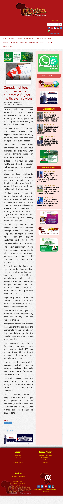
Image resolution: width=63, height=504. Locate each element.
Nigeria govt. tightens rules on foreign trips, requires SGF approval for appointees (47, 177)
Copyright (45, 462)
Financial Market (41, 38)
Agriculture (14, 42)
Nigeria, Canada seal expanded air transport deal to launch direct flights (47, 202)
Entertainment (33, 42)
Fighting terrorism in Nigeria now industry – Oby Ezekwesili (48, 130)
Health (50, 38)
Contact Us (18, 457)
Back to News (8, 430)
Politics (20, 38)
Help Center (18, 459)
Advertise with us (18, 462)
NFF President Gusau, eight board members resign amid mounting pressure (48, 118)
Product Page (18, 488)
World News (8, 423)
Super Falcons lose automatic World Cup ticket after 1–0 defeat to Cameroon (48, 190)
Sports (42, 42)
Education (5, 42)
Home (4, 38)
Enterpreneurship (18, 481)
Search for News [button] (49, 76)
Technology (23, 42)
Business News (28, 38)
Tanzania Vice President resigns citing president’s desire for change (47, 142)
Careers (18, 485)
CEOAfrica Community (18, 476)
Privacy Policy (45, 457)
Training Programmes (18, 479)
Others (49, 42)
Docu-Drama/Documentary (18, 483)
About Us (11, 38)
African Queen (7, 46)
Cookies (45, 459)
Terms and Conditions (45, 455)
